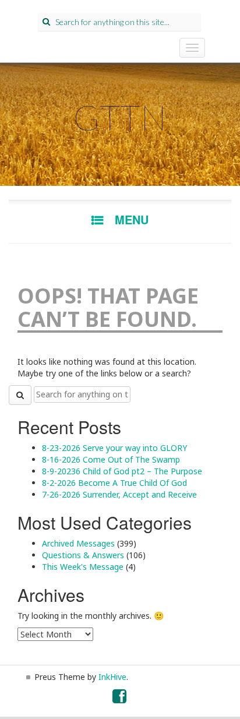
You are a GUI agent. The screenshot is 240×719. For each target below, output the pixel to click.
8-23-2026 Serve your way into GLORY (114, 447)
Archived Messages (78, 543)
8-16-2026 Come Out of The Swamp (111, 459)
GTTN (120, 117)
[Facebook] (120, 698)
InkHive (112, 676)
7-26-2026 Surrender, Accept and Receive (119, 494)
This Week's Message (82, 566)
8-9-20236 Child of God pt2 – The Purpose (122, 471)
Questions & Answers (83, 555)
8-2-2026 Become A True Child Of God (114, 482)
